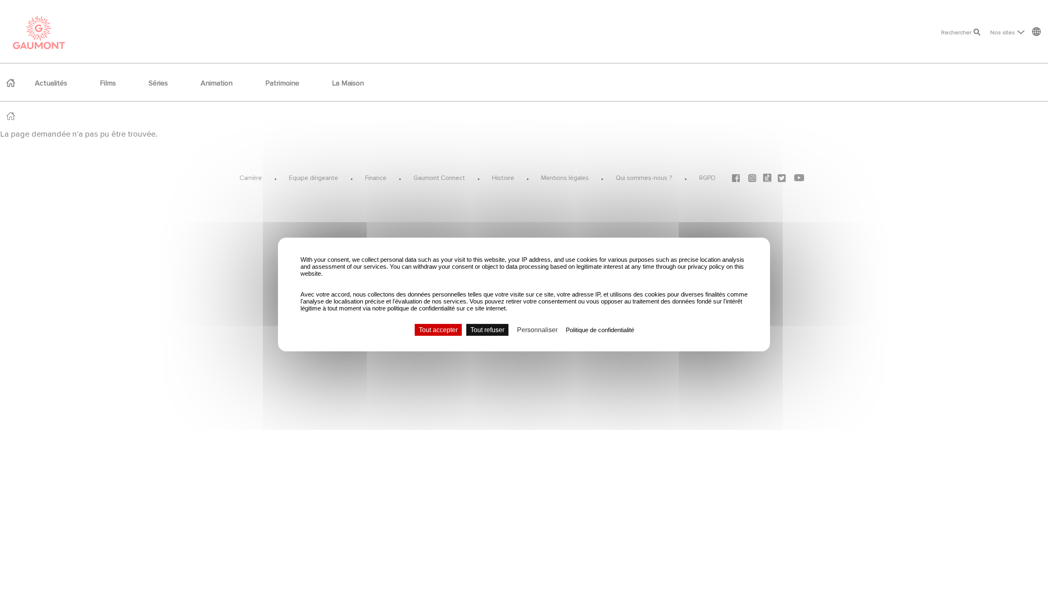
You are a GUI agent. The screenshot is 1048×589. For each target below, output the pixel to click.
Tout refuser (487, 329)
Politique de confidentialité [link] (600, 329)
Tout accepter (438, 329)
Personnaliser (537, 329)
